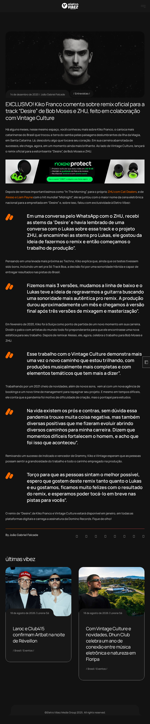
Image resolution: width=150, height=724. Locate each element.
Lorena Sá (43, 613)
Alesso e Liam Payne (19, 197)
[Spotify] (86, 536)
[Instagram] (115, 536)
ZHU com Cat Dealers (122, 192)
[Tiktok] (124, 536)
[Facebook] (96, 536)
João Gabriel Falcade (53, 94)
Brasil (17, 650)
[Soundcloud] (77, 536)
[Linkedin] (105, 536)
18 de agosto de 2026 (22, 613)
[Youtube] (143, 536)
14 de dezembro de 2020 (24, 94)
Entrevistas (81, 93)
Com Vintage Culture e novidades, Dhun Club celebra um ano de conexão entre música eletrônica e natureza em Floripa (111, 643)
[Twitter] (134, 536)
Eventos (28, 650)
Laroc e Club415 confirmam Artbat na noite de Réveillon (39, 634)
